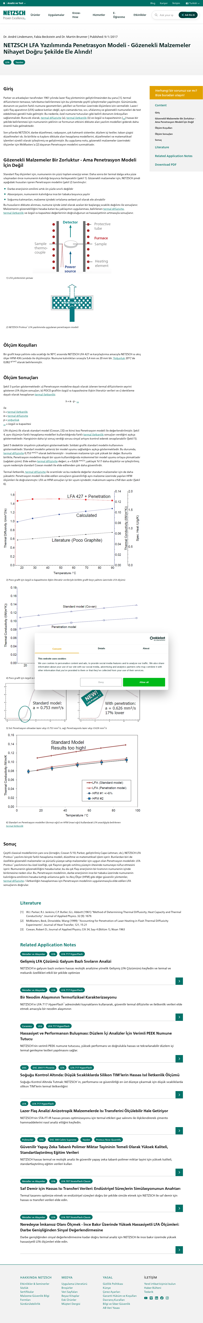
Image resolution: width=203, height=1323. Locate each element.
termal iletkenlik (76, 118)
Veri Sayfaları (70, 1291)
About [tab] (146, 648)
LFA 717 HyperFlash (72, 954)
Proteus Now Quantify (108, 1139)
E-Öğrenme (119, 15)
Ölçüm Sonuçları (164, 133)
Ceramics (27, 1026)
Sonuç (158, 139)
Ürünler (35, 15)
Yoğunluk (119, 358)
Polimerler (27, 1139)
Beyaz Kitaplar (70, 1295)
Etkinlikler (140, 15)
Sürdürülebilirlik (30, 1304)
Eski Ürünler (69, 1299)
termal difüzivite (51, 118)
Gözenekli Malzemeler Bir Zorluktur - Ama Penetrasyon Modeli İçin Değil (175, 120)
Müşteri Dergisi (71, 1304)
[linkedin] (156, 1298)
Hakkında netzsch (36, 1277)
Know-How (76, 15)
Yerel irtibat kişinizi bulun (160, 1283)
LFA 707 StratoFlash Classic (76, 1181)
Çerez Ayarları (111, 1291)
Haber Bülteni (152, 1287)
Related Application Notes (173, 156)
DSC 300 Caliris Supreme (63, 1139)
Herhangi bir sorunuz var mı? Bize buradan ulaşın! (176, 92)
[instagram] (167, 1298)
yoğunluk (13, 420)
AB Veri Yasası (111, 1308)
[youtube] (146, 1298)
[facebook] (162, 1298)
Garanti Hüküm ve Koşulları (120, 1295)
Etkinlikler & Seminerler (34, 1283)
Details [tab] (101, 648)
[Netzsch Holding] (4, 3)
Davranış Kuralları (114, 1299)
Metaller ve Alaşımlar (33, 954)
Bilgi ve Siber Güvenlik (116, 1304)
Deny (101, 682)
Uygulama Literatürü (74, 1283)
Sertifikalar (27, 1291)
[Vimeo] (151, 1298)
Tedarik (148, 1291)
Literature (162, 147)
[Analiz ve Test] (14, 15)
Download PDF (165, 164)
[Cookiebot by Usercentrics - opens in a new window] (152, 638)
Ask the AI (190, 14)
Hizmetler (99, 15)
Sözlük (24, 1287)
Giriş (157, 112)
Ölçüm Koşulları (163, 127)
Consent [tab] (56, 649)
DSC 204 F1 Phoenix (43, 1067)
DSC (24, 1067)
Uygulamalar (56, 15)
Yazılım (19, 62)
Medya (67, 1277)
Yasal (108, 1277)
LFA (7, 62)
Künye (107, 1287)
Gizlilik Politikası (113, 1283)
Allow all (144, 682)
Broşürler (67, 1287)
